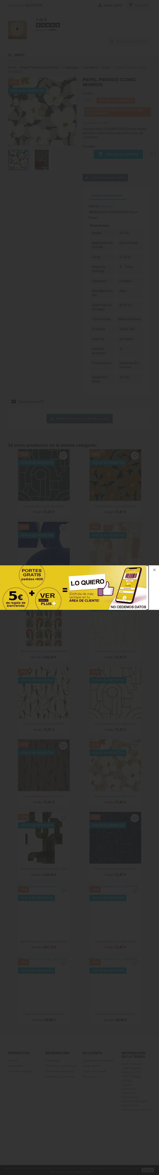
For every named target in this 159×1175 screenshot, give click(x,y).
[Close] (154, 569)
